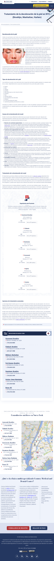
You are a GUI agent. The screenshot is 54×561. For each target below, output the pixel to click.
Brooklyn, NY (23, 497)
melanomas (7, 125)
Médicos (50, 1)
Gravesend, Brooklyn (12, 338)
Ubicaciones (34, 1)
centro (8, 488)
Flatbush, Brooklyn (11, 347)
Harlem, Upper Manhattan (14, 379)
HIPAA (43, 495)
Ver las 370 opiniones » (32, 276)
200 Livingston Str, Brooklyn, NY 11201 (16, 373)
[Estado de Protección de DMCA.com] (23, 551)
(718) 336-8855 (11, 342)
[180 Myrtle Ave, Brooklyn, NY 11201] (38, 453)
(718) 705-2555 (11, 392)
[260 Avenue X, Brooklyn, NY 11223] (36, 467)
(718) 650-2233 (11, 367)
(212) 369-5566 (11, 359)
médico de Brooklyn (20, 319)
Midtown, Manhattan (12, 355)
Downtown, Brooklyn (12, 371)
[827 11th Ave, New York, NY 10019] (37, 442)
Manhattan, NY (32, 495)
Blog (42, 502)
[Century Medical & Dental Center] (8, 2)
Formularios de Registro (18, 528)
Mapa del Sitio (45, 501)
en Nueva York (10, 490)
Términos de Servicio (46, 492)
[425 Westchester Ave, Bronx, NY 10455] (40, 436)
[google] (22, 556)
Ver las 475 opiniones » (32, 235)
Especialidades (42, 1)
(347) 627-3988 (11, 351)
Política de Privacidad (46, 494)
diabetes (27, 135)
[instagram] (32, 556)
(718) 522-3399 (11, 375)
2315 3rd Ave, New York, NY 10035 (15, 381)
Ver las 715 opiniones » (32, 249)
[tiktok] (37, 556)
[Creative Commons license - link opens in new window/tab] (32, 551)
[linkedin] (27, 556)
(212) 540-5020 (11, 383)
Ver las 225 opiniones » (32, 289)
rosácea (12, 143)
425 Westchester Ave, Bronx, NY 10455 (16, 389)
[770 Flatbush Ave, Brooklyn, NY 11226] (38, 458)
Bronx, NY (9, 388)
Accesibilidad (44, 490)
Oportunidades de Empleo (46, 498)
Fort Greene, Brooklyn (13, 363)
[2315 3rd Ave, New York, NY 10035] (39, 438)
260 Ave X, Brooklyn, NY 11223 (14, 340)
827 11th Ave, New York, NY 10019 (15, 356)
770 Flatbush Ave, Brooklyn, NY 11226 (16, 348)
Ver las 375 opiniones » (32, 222)
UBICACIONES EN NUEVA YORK (17, 333)
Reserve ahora (41, 6)
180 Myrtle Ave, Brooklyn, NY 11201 (15, 365)
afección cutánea (37, 176)
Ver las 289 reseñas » (31, 262)
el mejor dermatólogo (25, 71)
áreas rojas (29, 145)
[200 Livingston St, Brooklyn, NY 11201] (37, 453)
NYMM (34, 548)
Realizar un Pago (39, 528)
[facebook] (17, 556)
